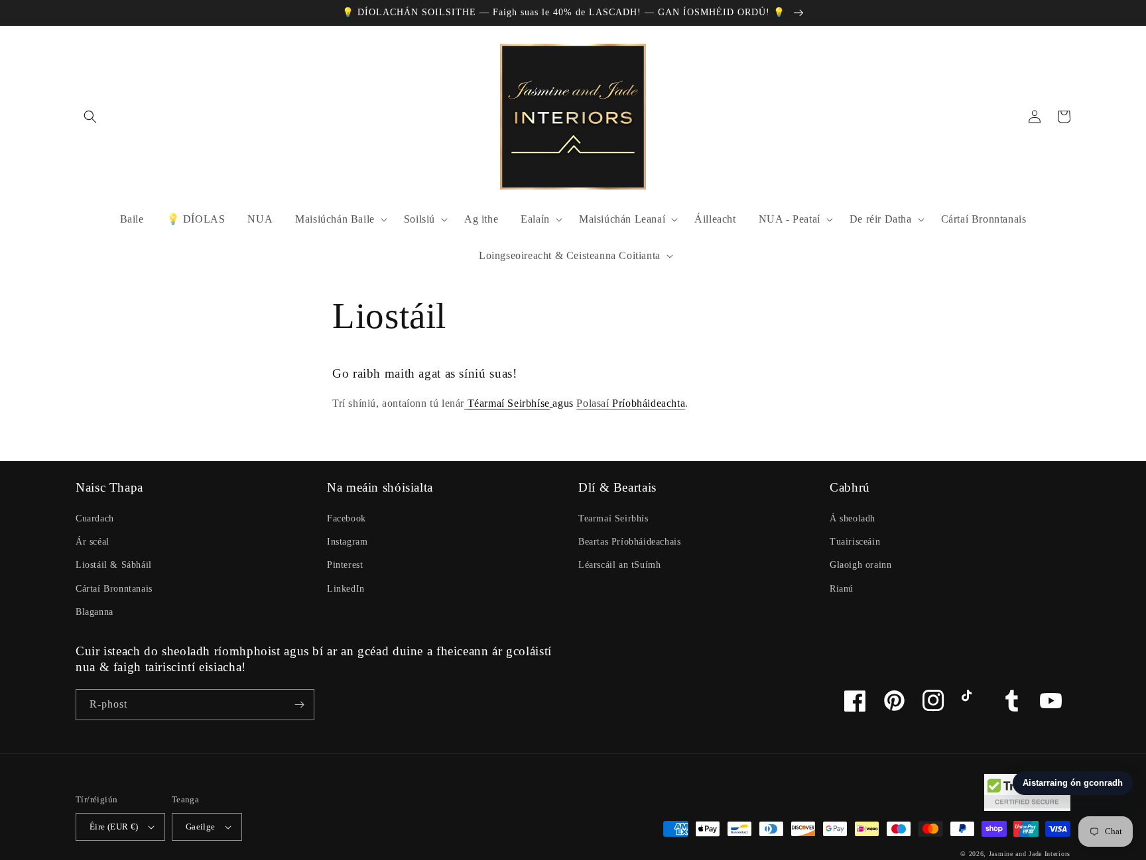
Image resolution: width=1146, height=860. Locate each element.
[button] (90, 116)
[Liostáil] (299, 704)
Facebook (346, 518)
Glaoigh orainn (860, 565)
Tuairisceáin (855, 542)
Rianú (842, 589)
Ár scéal (92, 542)
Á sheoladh (852, 518)
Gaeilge (201, 827)
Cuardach (95, 518)
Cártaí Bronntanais (114, 589)
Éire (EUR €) (114, 827)
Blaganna (94, 612)
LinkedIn (346, 589)
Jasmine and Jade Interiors (1029, 853)
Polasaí (630, 403)
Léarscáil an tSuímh (619, 565)
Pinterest (345, 565)
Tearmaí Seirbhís (613, 518)
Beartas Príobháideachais (629, 542)
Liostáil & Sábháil (114, 565)
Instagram (347, 542)
